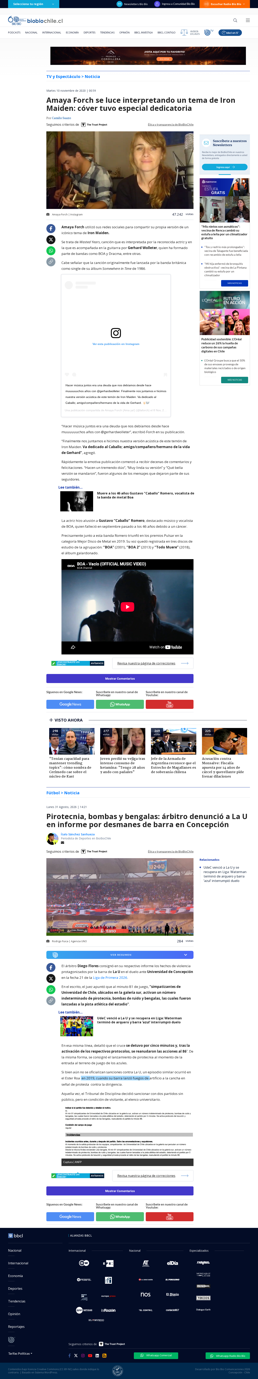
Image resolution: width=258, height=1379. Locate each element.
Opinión (124, 32)
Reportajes (16, 1326)
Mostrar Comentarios (120, 678)
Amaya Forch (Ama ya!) (120, 410)
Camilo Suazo (61, 118)
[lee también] (77, 1026)
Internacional (51, 32)
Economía (72, 32)
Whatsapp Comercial (159, 1355)
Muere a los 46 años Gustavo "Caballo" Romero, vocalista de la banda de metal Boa (145, 495)
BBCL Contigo (167, 32)
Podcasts (14, 32)
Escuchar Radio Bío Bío (226, 4)
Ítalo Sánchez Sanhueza (78, 834)
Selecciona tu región (28, 4)
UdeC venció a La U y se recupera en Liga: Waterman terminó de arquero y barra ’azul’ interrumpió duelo (139, 1020)
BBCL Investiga (143, 32)
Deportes (89, 32)
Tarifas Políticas (19, 1353)
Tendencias (107, 32)
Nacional (31, 32)
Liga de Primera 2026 (110, 977)
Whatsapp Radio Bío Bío (230, 1356)
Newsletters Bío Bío (136, 4)
